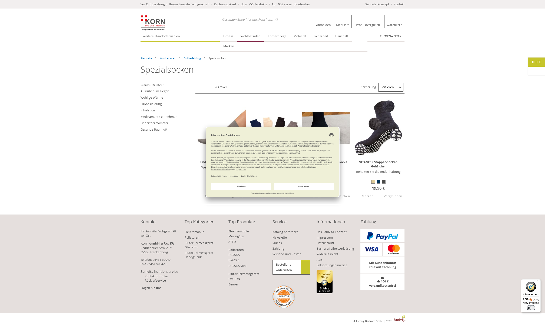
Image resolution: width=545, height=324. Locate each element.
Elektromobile (194, 232)
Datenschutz (325, 243)
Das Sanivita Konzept (332, 232)
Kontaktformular (156, 276)
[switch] (531, 307)
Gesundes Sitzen (152, 85)
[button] (364, 196)
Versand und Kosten (286, 254)
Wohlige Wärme (152, 97)
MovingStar (236, 236)
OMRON (234, 279)
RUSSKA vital (237, 266)
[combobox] (250, 19)
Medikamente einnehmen (159, 117)
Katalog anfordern (285, 232)
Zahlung (278, 248)
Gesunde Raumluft (154, 129)
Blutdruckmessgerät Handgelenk (199, 255)
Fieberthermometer (154, 123)
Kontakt (399, 4)
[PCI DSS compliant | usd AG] (283, 296)
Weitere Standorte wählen (161, 36)
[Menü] (538, 281)
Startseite (147, 58)
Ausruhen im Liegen (155, 91)
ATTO (232, 242)
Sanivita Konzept (377, 4)
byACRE (233, 260)
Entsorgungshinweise (332, 265)
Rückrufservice (155, 280)
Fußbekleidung (193, 58)
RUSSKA (234, 255)
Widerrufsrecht (327, 254)
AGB (320, 260)
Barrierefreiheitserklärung (335, 248)
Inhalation (148, 110)
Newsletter (280, 237)
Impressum (325, 237)
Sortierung (368, 87)
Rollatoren (192, 237)
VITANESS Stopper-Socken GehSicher (378, 164)
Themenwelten (391, 36)
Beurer (233, 284)
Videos (277, 243)
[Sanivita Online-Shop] (180, 23)
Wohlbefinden (168, 58)
